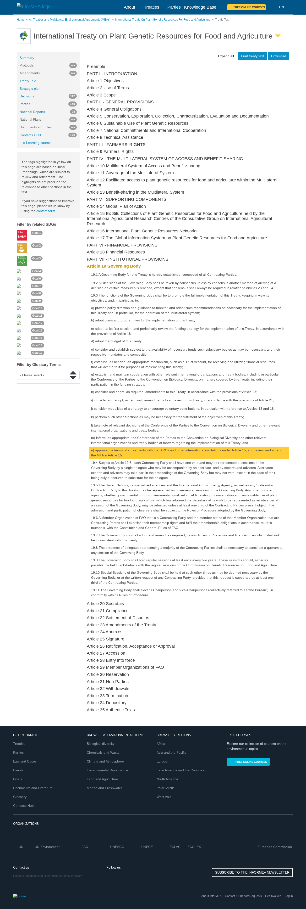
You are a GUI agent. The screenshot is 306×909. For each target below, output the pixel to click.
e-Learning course (37, 143)
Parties (174, 7)
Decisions (47, 96)
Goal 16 (37, 345)
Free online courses (249, 7)
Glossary (20, 797)
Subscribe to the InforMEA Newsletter (252, 872)
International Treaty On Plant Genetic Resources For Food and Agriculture (163, 19)
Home (21, 19)
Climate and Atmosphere (105, 761)
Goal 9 (36, 301)
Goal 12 (37, 323)
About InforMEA (211, 896)
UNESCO (117, 847)
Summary (27, 58)
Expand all (226, 56)
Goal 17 (37, 352)
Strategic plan (30, 88)
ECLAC (175, 847)
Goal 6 (36, 278)
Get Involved (273, 896)
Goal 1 (36, 233)
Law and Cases (25, 761)
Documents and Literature (33, 788)
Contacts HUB (47, 135)
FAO (85, 847)
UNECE (147, 847)
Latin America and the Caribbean (181, 770)
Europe (162, 761)
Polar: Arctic (166, 788)
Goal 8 (36, 293)
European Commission (275, 847)
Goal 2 (36, 245)
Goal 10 (37, 308)
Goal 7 (36, 286)
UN (21, 847)
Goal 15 (37, 338)
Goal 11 (37, 315)
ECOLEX (194, 847)
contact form (45, 211)
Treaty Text (28, 81)
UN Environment (47, 847)
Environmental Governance (107, 770)
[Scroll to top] (292, 895)
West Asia (164, 797)
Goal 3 (36, 258)
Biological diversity (101, 744)
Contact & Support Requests (243, 896)
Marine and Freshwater (104, 788)
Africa (161, 744)
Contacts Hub (23, 806)
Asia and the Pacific (171, 752)
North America (167, 779)
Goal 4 (36, 271)
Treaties (151, 7)
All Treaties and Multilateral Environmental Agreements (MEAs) (69, 19)
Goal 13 (37, 330)
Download (278, 56)
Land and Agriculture (102, 779)
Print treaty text (252, 56)
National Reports (47, 112)
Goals (17, 779)
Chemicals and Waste (103, 752)
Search (272, 7)
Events (18, 770)
